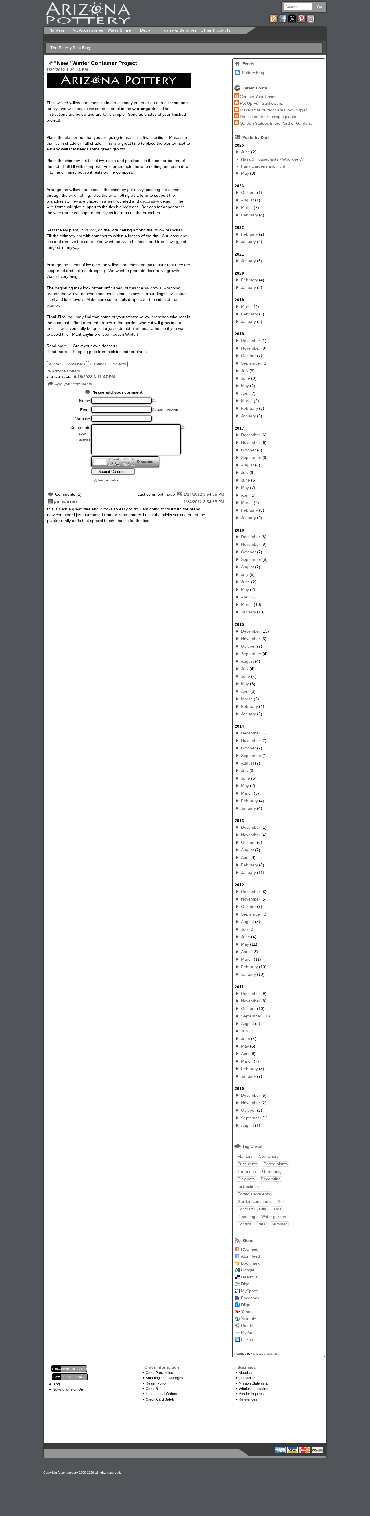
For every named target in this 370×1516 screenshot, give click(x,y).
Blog (56, 1384)
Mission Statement (253, 1383)
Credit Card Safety (160, 1399)
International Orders (161, 1394)
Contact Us (247, 1378)
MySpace (249, 1291)
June (245, 152)
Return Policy (156, 1383)
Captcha (147, 461)
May (245, 173)
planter (71, 137)
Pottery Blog (253, 72)
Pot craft (245, 1209)
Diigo (245, 1304)
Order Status (155, 1389)
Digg (245, 1284)
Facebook (250, 1298)
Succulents (248, 1164)
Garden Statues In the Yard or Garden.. (276, 123)
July (244, 370)
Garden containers (255, 1201)
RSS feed (249, 1249)
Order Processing (159, 1373)
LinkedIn (249, 1339)
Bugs (277, 1209)
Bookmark (250, 1263)
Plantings (98, 364)
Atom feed (250, 1256)
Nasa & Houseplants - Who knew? (272, 159)
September (251, 363)
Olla (262, 1209)
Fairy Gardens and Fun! (263, 166)
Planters (245, 1156)
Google (247, 1270)
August (247, 200)
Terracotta (247, 1171)
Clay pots (246, 1179)
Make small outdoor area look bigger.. (274, 110)
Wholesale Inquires (254, 1389)
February (249, 215)
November (250, 348)
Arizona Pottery (66, 371)
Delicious (249, 1277)
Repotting (246, 1216)
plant (136, 328)
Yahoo (247, 1311)
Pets (261, 1224)
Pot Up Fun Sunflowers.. (262, 103)
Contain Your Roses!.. (260, 96)
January (248, 241)
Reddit (247, 1325)
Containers (75, 364)
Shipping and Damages (164, 1378)
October (248, 192)
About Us (246, 1373)
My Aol (247, 1332)
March (247, 207)
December (250, 340)
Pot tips (244, 1224)
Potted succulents (254, 1194)
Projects (118, 364)
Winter (55, 364)
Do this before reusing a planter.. (270, 116)
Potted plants (276, 1164)
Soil (281, 1201)
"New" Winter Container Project (95, 63)
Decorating (271, 1179)
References (248, 1399)
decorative (149, 201)
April (245, 393)
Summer (279, 1224)
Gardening (272, 1171)
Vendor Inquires (251, 1394)
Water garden (273, 1216)
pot (130, 189)
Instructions (248, 1186)
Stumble (248, 1318)
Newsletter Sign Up (68, 1390)
